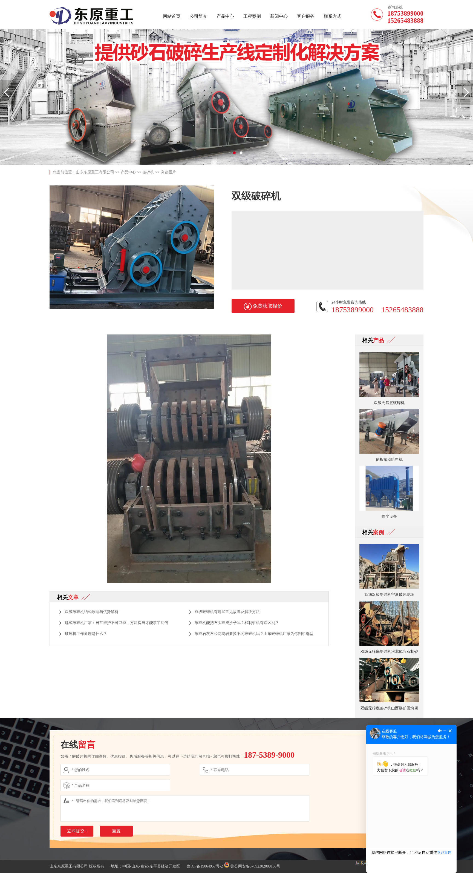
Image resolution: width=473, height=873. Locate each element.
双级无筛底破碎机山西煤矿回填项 (389, 708)
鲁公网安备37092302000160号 (254, 866)
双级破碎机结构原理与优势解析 (92, 612)
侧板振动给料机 (389, 459)
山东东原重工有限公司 (95, 172)
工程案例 (252, 16)
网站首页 (171, 16)
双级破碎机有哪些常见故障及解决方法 (227, 612)
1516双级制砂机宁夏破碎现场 (389, 595)
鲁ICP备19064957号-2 (205, 866)
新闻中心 (279, 16)
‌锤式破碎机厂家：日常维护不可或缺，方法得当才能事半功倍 (116, 623)
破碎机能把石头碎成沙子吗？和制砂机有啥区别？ (237, 623)
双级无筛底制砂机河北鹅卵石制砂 (389, 651)
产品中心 (225, 16)
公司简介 (198, 16)
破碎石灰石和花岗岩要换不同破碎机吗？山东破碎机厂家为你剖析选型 (254, 634)
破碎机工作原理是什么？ (86, 634)
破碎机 (148, 172)
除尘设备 (389, 516)
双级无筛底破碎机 (389, 403)
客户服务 (306, 16)
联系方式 (332, 16)
